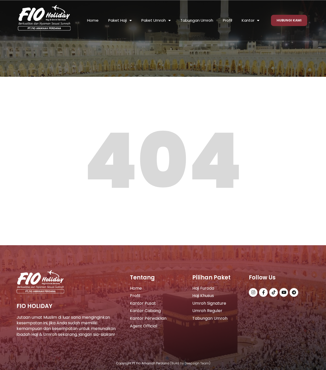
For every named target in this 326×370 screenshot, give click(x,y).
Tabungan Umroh (196, 20)
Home (93, 20)
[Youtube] (283, 292)
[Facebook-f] (263, 292)
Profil (227, 20)
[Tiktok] (273, 292)
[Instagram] (253, 292)
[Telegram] (294, 292)
